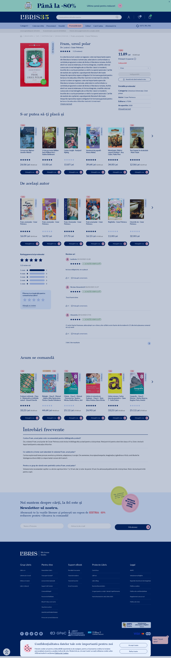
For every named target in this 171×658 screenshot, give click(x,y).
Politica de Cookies (61, 653)
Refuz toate (133, 651)
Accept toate (133, 645)
